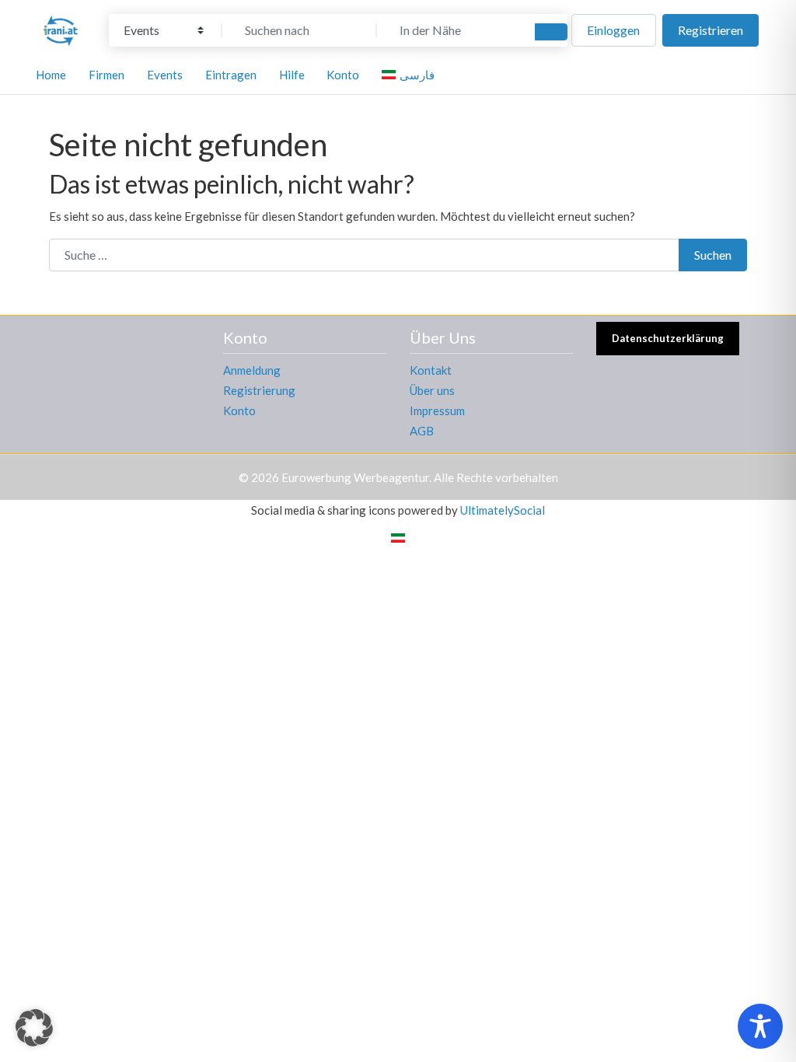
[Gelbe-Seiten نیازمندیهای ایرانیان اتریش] (60, 28)
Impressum (437, 410)
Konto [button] (342, 75)
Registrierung (259, 390)
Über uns (432, 390)
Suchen (712, 254)
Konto (239, 410)
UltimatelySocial (502, 510)
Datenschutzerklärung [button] (668, 338)
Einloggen (613, 30)
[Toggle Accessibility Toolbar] (760, 1026)
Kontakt (431, 370)
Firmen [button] (106, 75)
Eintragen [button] (231, 75)
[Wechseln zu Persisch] (398, 537)
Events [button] (165, 75)
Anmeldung (252, 370)
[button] (34, 1028)
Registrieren (710, 30)
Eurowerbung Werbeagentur (355, 477)
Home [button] (51, 75)
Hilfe (292, 75)
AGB (422, 431)
